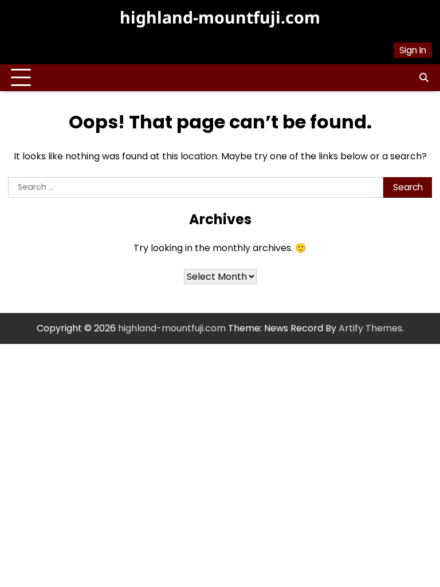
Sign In (412, 50)
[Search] (423, 78)
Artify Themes (370, 328)
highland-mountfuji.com (220, 17)
